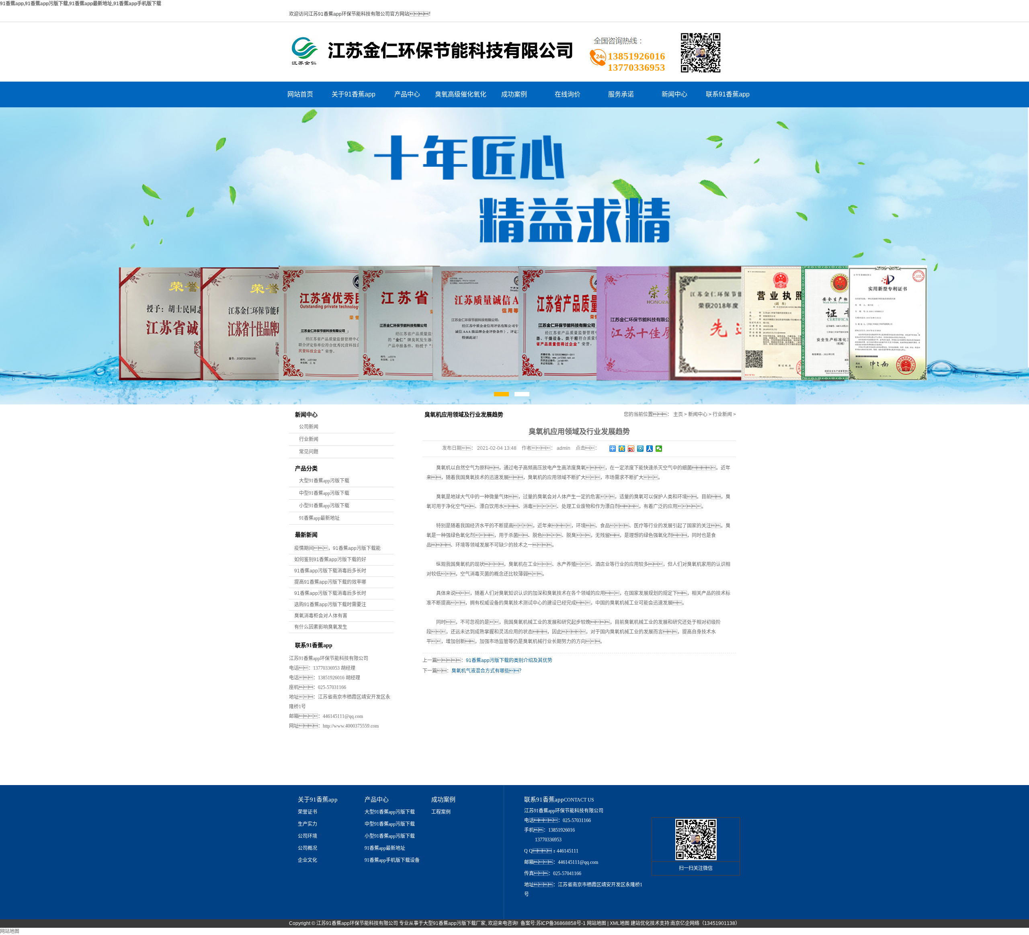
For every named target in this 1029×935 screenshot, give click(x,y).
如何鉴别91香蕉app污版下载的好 (330, 559)
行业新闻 (308, 439)
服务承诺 (621, 94)
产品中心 (407, 94)
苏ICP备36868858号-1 (561, 923)
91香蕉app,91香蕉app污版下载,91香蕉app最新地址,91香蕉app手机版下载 (80, 3)
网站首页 (300, 94)
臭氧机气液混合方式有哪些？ (487, 671)
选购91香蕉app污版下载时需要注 (330, 604)
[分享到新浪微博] (631, 448)
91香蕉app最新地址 (319, 518)
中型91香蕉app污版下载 (324, 493)
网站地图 (596, 923)
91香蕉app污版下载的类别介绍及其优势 (509, 660)
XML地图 (619, 923)
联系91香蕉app (728, 94)
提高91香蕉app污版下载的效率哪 (330, 582)
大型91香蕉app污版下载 (324, 481)
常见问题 (308, 452)
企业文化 (307, 860)
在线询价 (567, 94)
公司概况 (307, 848)
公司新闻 (308, 427)
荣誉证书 (307, 812)
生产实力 (307, 824)
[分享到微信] (659, 448)
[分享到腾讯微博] (640, 448)
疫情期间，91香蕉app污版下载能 (337, 548)
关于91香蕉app (353, 94)
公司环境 (307, 836)
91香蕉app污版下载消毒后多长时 (330, 571)
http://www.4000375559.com (351, 726)
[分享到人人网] (649, 448)
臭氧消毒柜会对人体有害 (320, 616)
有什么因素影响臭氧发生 (320, 627)
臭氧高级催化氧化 (460, 94)
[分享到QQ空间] (622, 448)
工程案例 (441, 812)
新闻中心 (674, 94)
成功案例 (514, 94)
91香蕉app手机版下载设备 (392, 860)
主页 (678, 414)
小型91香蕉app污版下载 (324, 506)
